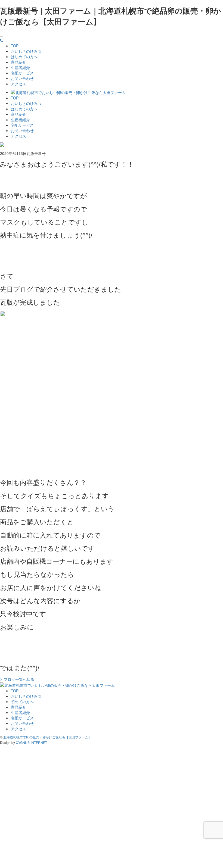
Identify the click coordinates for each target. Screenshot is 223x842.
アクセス (18, 83)
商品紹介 (18, 62)
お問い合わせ (22, 78)
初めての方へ (22, 701)
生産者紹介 (20, 67)
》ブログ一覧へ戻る (17, 679)
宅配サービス (22, 73)
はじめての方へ (24, 56)
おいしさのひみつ (26, 51)
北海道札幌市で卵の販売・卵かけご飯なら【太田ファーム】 (47, 737)
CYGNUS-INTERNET (31, 742)
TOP (14, 45)
